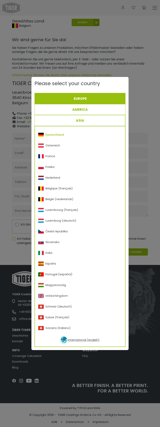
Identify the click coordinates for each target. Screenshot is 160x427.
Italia (48, 253)
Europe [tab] (80, 98)
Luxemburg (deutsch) (60, 221)
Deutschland (54, 135)
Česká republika (56, 231)
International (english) (84, 340)
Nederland (52, 178)
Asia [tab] (80, 120)
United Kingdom (56, 296)
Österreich (52, 145)
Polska (49, 167)
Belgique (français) (59, 188)
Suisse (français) (57, 317)
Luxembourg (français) (61, 210)
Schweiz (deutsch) (58, 306)
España (50, 264)
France (50, 156)
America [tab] (80, 109)
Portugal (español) (58, 274)
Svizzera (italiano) (58, 328)
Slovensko (52, 242)
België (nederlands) (59, 199)
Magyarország (55, 285)
